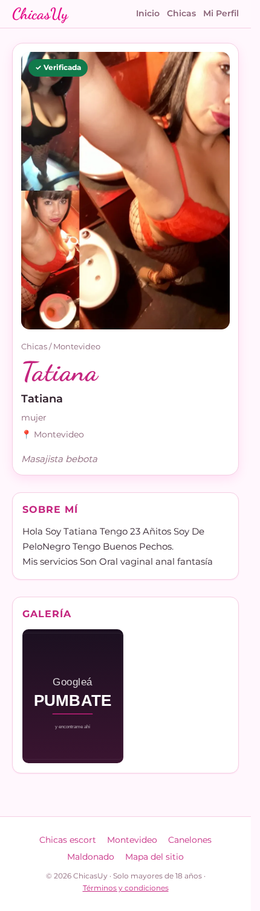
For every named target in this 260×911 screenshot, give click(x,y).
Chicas (181, 13)
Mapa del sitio (154, 856)
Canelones (190, 839)
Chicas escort (67, 839)
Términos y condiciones (126, 887)
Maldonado (90, 856)
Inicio (148, 13)
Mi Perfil (221, 13)
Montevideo (76, 346)
